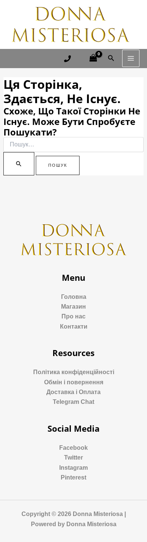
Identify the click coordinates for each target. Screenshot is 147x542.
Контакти (73, 326)
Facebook (73, 448)
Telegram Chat (73, 402)
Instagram (73, 467)
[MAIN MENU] (130, 58)
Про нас (73, 316)
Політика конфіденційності (73, 372)
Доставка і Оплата (73, 392)
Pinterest (73, 477)
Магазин (73, 306)
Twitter (73, 457)
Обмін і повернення (73, 382)
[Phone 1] (67, 58)
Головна (73, 297)
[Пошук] (18, 163)
